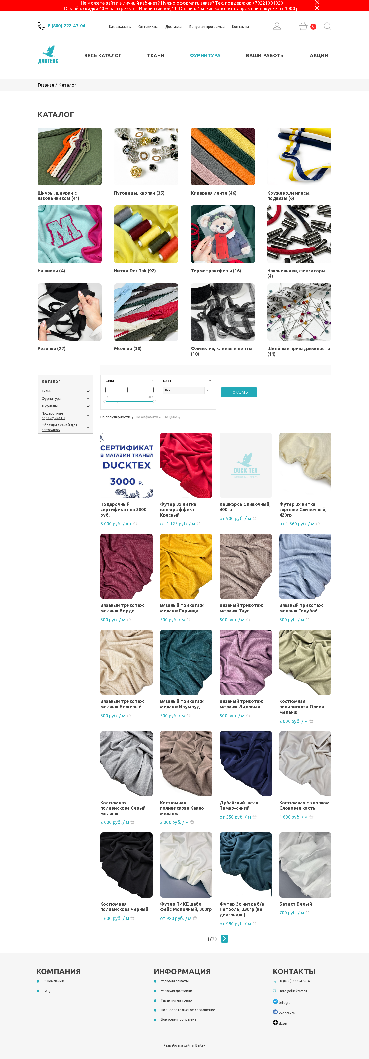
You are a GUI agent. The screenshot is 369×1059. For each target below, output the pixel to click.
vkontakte (286, 1013)
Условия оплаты (175, 981)
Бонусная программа (207, 27)
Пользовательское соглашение (188, 1010)
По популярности (115, 417)
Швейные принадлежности (298, 351)
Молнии (128, 348)
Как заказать (120, 27)
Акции (319, 55)
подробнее (126, 467)
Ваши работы (265, 55)
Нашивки (51, 270)
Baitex (200, 1045)
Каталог (67, 85)
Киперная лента (214, 192)
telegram (285, 1003)
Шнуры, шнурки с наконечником (59, 195)
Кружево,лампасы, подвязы (288, 195)
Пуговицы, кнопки (139, 192)
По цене (170, 417)
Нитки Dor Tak (135, 270)
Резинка (52, 348)
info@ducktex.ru (293, 991)
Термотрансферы (216, 270)
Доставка (173, 27)
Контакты (240, 27)
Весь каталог (103, 55)
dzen (282, 1024)
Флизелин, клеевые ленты (221, 351)
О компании (54, 981)
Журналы (50, 406)
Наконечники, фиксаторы (296, 273)
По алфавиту (147, 417)
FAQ (47, 991)
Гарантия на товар (176, 1000)
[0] (303, 26)
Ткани (155, 55)
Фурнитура (205, 55)
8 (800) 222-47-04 (66, 25)
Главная (46, 85)
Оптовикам (148, 27)
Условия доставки (176, 991)
